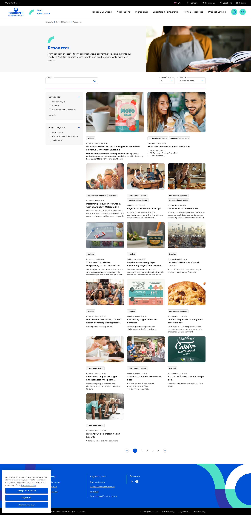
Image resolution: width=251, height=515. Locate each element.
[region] (26, 491)
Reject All (26, 498)
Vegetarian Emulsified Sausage (144, 208)
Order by (182, 77)
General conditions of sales (102, 487)
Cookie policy (168, 511)
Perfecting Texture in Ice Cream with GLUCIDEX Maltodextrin (103, 205)
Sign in (242, 3)
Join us (53, 487)
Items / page (166, 77)
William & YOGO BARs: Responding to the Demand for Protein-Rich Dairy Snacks (103, 265)
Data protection (97, 482)
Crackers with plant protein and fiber (144, 378)
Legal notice (184, 511)
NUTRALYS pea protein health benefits (103, 435)
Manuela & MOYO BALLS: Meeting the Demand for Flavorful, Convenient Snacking (113, 148)
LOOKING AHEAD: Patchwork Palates (183, 264)
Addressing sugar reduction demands (142, 321)
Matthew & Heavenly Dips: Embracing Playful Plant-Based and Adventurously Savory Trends (145, 265)
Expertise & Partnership (165, 12)
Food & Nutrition (63, 22)
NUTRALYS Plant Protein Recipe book (186, 378)
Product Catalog (217, 12)
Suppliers (94, 491)
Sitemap (54, 491)
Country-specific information (103, 496)
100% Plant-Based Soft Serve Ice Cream (168, 146)
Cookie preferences (149, 511)
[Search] (95, 80)
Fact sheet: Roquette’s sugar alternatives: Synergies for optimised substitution (101, 379)
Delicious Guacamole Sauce (183, 208)
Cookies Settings (26, 505)
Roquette (49, 22)
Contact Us (210, 3)
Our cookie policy (28, 485)
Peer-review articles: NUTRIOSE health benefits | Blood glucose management (104, 322)
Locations (227, 3)
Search (50, 77)
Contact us (55, 482)
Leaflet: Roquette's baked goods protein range (185, 321)
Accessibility (200, 511)
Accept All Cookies (27, 491)
